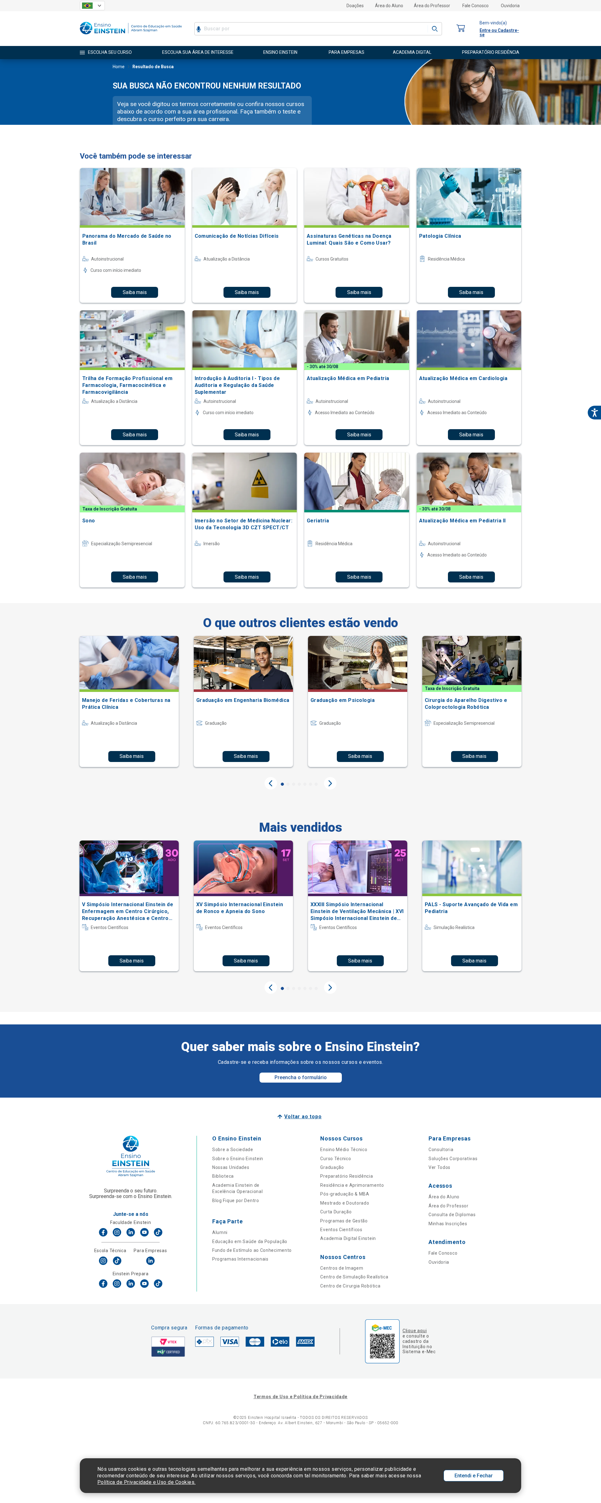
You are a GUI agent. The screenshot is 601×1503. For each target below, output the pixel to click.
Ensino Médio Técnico (343, 1149)
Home (119, 66)
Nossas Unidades (230, 1167)
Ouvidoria (510, 5)
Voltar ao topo (302, 1117)
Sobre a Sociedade (232, 1149)
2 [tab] (288, 784)
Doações (355, 5)
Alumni (220, 1232)
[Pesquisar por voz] (199, 29)
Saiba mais (135, 292)
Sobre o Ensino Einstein (237, 1158)
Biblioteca (223, 1176)
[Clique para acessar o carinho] (461, 28)
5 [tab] (304, 784)
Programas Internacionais (240, 1259)
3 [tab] (293, 784)
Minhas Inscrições (448, 1223)
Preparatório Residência (346, 1176)
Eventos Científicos (341, 1229)
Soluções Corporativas (453, 1158)
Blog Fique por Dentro (235, 1200)
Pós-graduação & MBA (344, 1193)
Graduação (332, 1167)
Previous (271, 783)
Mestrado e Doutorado (344, 1203)
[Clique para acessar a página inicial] (131, 36)
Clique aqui (415, 1330)
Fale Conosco (475, 5)
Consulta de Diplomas (452, 1214)
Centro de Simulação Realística (354, 1276)
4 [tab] (299, 784)
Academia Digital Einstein (348, 1238)
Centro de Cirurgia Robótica (350, 1285)
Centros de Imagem (341, 1268)
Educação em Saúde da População (249, 1241)
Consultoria (441, 1149)
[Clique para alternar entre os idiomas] (92, 5)
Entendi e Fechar (474, 1476)
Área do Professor (432, 5)
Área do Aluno (389, 5)
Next (330, 783)
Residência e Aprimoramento (352, 1185)
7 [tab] (316, 784)
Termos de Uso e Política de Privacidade (300, 1396)
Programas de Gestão (343, 1220)
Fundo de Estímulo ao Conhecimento (252, 1250)
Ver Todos (439, 1167)
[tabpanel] (129, 701)
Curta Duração (336, 1211)
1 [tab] (282, 784)
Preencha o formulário (301, 1077)
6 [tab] (310, 784)
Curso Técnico (335, 1158)
